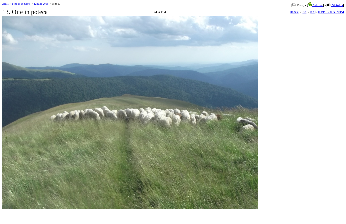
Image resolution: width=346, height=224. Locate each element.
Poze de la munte (21, 3)
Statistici (337, 5)
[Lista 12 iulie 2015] (331, 12)
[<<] (304, 12)
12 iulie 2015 (41, 3)
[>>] (313, 12)
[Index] (294, 12)
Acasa (5, 3)
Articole (317, 5)
